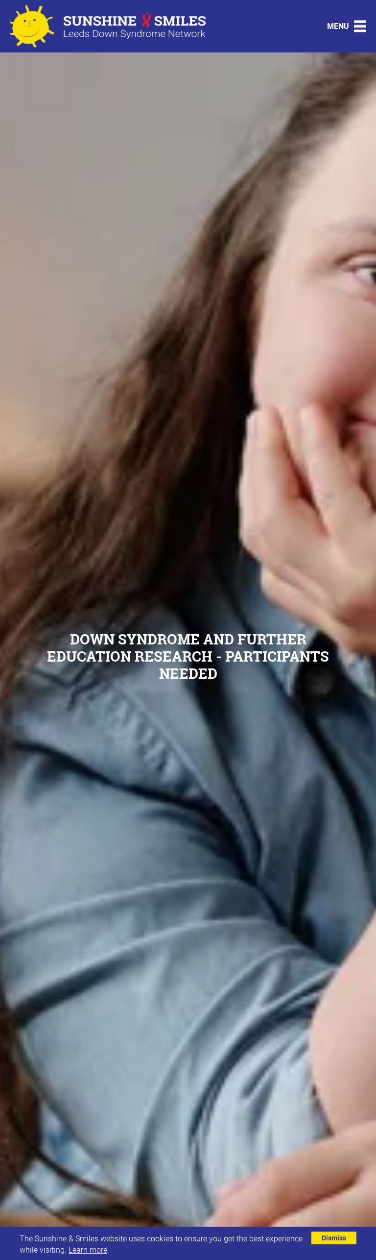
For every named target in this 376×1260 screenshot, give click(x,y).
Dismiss (334, 1237)
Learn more (88, 1249)
